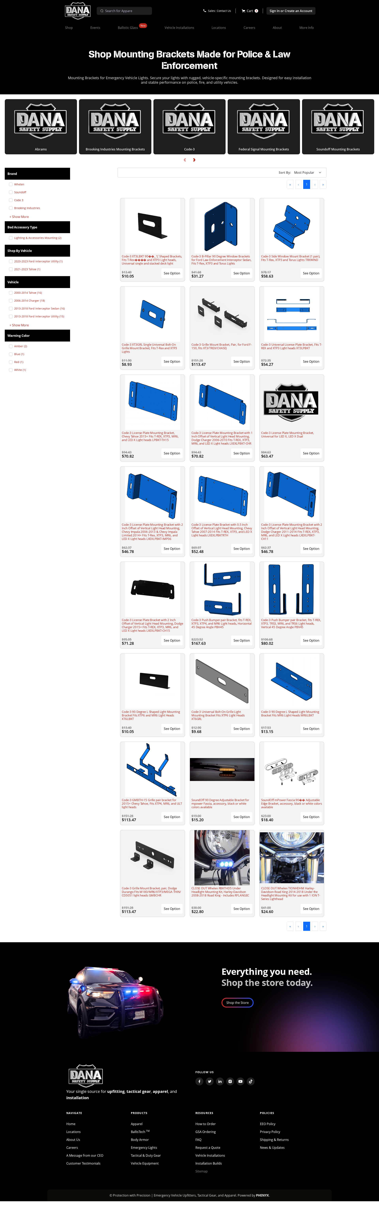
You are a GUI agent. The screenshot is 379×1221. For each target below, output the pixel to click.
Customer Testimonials (83, 1163)
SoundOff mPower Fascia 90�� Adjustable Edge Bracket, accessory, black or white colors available (291, 803)
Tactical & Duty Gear (146, 1155)
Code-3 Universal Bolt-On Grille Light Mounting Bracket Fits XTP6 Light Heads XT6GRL (218, 715)
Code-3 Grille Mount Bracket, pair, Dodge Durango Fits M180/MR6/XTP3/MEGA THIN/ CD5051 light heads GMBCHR (151, 891)
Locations (73, 1132)
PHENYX (262, 1195)
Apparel (137, 1124)
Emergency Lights (144, 1147)
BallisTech (140, 1132)
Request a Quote (207, 1147)
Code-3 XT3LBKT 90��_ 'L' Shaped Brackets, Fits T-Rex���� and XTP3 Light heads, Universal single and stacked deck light (152, 259)
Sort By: (285, 173)
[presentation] (185, 160)
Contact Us (224, 11)
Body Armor (140, 1139)
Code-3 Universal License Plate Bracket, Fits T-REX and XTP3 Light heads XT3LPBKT (291, 346)
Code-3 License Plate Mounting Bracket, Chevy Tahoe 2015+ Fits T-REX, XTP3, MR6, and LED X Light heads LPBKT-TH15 (150, 436)
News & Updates (272, 1147)
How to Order (205, 1124)
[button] (250, 11)
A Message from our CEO (84, 1155)
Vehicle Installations (210, 1155)
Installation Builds (208, 1163)
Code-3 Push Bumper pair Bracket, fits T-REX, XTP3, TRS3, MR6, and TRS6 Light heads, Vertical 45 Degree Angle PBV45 (291, 623)
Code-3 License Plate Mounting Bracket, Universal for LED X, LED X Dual (287, 434)
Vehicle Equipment (145, 1163)
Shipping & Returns (274, 1139)
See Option (172, 273)
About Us (73, 1139)
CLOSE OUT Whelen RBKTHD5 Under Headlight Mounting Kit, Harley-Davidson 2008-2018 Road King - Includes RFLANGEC (220, 891)
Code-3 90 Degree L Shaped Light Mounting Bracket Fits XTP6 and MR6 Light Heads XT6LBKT (151, 715)
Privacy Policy (270, 1132)
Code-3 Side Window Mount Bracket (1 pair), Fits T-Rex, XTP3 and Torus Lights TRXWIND (290, 258)
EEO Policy (267, 1124)
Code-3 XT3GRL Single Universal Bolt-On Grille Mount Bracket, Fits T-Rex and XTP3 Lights (149, 348)
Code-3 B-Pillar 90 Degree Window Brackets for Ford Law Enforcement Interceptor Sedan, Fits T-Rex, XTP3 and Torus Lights (221, 259)
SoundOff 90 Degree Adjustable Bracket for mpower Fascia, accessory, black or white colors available (220, 803)
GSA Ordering (205, 1132)
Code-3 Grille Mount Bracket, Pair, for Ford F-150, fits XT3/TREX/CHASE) (221, 346)
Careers (72, 1147)
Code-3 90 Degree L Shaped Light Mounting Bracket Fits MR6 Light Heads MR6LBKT (290, 713)
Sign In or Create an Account (291, 11)
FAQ (198, 1139)
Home (70, 1124)
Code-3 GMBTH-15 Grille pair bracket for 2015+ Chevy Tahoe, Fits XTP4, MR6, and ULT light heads (152, 803)
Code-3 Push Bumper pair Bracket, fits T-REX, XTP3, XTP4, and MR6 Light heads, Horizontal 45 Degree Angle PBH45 (221, 623)
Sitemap (201, 1171)
